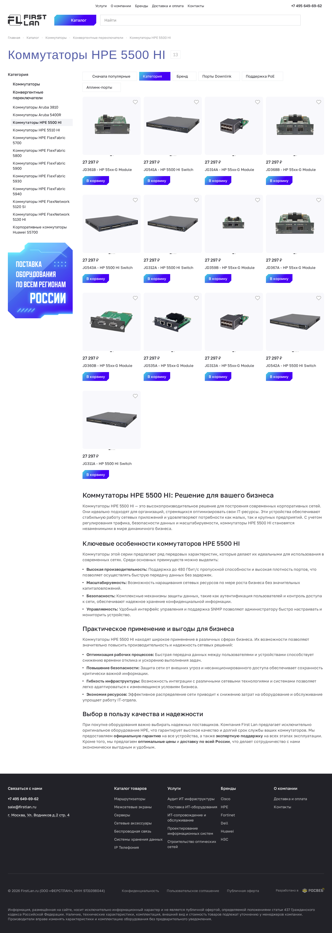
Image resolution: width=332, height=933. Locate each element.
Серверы (122, 815)
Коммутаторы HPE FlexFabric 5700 (39, 140)
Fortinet (228, 815)
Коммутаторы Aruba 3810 (35, 107)
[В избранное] (135, 102)
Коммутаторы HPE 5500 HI (37, 122)
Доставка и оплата (290, 798)
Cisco (225, 798)
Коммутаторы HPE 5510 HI (36, 130)
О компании (285, 788)
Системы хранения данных (138, 839)
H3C (224, 839)
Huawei (227, 831)
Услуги (174, 788)
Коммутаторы (26, 84)
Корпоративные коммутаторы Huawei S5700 (40, 229)
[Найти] (294, 20)
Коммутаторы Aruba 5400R (37, 114)
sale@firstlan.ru (22, 807)
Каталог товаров (130, 788)
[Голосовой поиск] (285, 20)
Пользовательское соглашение (193, 891)
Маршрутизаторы (129, 798)
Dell (224, 823)
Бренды (228, 788)
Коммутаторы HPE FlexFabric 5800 (39, 153)
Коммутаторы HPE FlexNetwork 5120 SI (41, 204)
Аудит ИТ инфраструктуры (191, 798)
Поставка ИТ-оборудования (192, 807)
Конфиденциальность (140, 891)
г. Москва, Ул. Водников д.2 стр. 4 (38, 815)
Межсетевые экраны (133, 807)
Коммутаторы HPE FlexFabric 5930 (39, 178)
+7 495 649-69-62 (306, 5)
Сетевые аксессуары (133, 823)
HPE (224, 807)
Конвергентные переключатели (28, 95)
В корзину (95, 180)
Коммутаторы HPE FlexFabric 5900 (39, 165)
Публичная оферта (243, 891)
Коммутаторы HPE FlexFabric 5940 (39, 191)
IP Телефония (126, 847)
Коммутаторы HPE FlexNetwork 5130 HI (41, 217)
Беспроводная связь (132, 831)
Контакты (282, 807)
